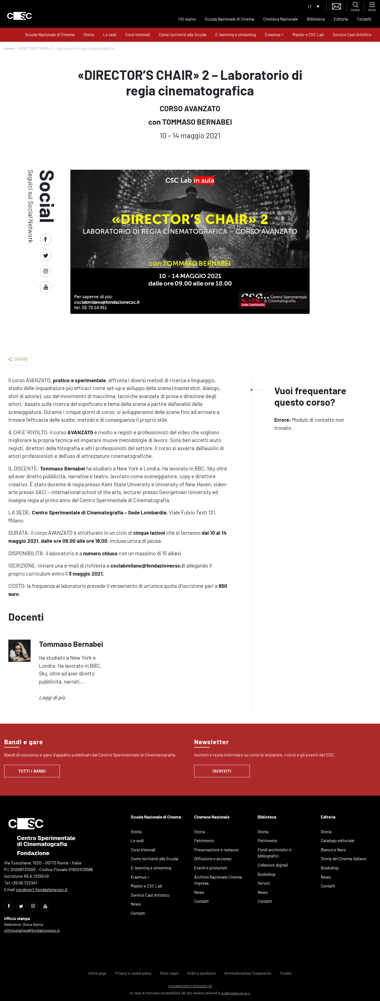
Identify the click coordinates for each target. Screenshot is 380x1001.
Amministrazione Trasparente (247, 973)
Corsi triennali (137, 34)
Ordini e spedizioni (201, 973)
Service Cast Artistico (352, 34)
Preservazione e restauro (216, 849)
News (136, 903)
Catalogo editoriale (337, 840)
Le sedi (109, 34)
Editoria (341, 18)
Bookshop (266, 874)
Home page (97, 973)
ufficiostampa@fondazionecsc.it (32, 930)
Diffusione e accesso (212, 858)
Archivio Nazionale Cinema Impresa (218, 880)
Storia (88, 34)
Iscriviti (222, 771)
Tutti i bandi (32, 771)
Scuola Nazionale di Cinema (229, 18)
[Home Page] (19, 16)
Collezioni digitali (273, 864)
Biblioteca (316, 18)
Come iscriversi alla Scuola (182, 34)
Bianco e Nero (333, 849)
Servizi (264, 883)
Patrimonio (204, 840)
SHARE (20, 359)
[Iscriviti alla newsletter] (336, 5)
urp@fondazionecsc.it (235, 993)
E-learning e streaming (235, 34)
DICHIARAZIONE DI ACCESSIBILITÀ (190, 986)
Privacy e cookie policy (133, 973)
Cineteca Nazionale (280, 18)
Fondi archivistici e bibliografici (275, 853)
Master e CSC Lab (308, 34)
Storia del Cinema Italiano (343, 858)
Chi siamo (187, 18)
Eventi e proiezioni (210, 867)
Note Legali (169, 973)
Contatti (364, 18)
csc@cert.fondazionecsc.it (42, 889)
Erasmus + (274, 34)
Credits (286, 973)
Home (9, 48)
